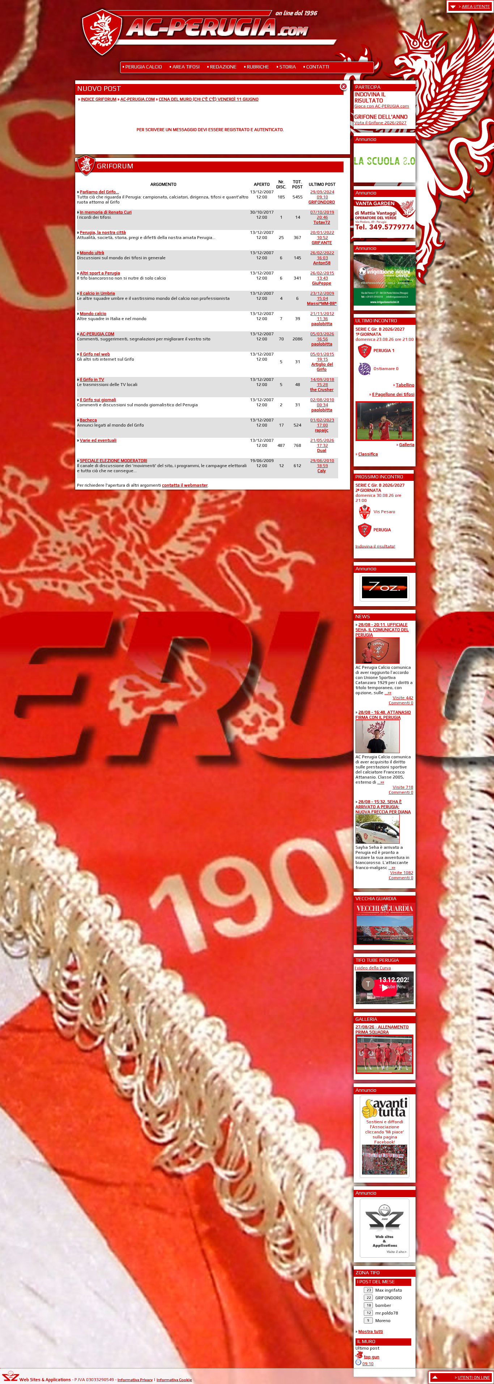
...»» (387, 692)
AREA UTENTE (476, 6)
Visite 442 (403, 697)
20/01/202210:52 (322, 237)
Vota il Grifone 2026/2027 (380, 122)
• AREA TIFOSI (184, 67)
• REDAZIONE (222, 67)
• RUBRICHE (256, 67)
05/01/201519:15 (322, 362)
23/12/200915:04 (322, 298)
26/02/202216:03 (322, 257)
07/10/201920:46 (322, 217)
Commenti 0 (401, 702)
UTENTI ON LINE (474, 1377)
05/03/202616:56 (322, 339)
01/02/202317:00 (322, 425)
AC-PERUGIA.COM (137, 99)
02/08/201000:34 (322, 404)
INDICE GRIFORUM (98, 99)
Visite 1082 (401, 872)
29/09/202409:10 (321, 197)
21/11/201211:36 (322, 318)
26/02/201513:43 (322, 278)
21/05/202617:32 (322, 445)
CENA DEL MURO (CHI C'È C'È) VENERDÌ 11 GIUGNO (209, 99)
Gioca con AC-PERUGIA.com (381, 106)
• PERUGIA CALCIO (142, 67)
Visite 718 (403, 787)
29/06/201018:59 (322, 465)
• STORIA (286, 67)
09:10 (368, 1363)
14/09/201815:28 (322, 384)
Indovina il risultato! (375, 546)
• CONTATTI (316, 67)
